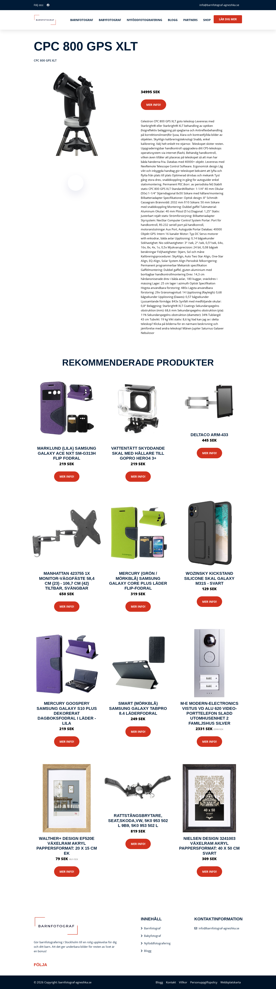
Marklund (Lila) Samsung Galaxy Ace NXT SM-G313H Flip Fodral (66, 453)
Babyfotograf (110, 20)
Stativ (173, 76)
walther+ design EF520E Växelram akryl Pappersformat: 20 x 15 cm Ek (66, 846)
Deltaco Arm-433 (209, 434)
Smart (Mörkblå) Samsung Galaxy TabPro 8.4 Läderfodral (138, 708)
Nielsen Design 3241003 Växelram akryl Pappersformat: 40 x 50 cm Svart (209, 846)
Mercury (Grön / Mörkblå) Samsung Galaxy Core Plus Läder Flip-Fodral (138, 581)
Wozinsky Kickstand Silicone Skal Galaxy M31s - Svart (209, 578)
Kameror (163, 76)
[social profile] (48, 5)
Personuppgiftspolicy (203, 982)
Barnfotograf (81, 20)
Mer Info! (153, 105)
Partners (190, 20)
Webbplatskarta (230, 982)
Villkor (183, 982)
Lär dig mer (228, 19)
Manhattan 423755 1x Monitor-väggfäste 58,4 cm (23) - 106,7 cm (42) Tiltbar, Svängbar (66, 581)
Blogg (173, 20)
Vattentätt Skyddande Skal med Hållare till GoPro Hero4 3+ (138, 453)
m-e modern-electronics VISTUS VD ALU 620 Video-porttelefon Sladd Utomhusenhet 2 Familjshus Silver (209, 713)
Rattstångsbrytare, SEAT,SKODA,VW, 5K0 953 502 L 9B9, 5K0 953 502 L (138, 820)
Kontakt (171, 982)
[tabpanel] (75, 114)
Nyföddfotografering (144, 20)
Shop (207, 20)
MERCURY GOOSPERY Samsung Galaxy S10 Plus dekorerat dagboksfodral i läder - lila (67, 713)
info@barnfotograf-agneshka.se (219, 5)
